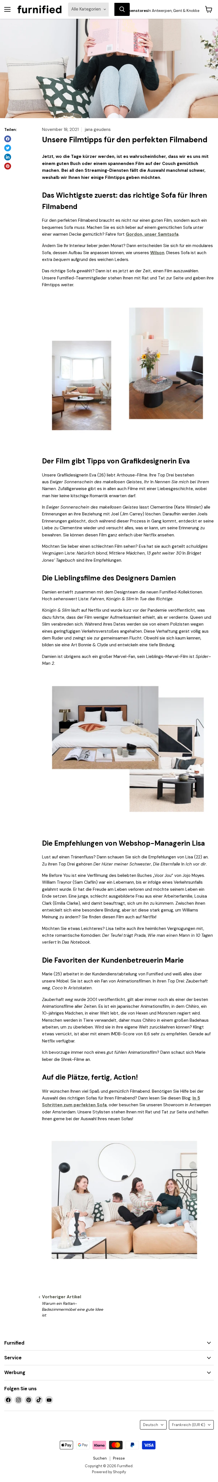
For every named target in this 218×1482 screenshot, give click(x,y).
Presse (119, 1458)
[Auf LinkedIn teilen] (7, 157)
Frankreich (188, 1424)
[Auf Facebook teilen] (7, 138)
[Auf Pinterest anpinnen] (7, 166)
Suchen (100, 1458)
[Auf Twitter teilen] (7, 148)
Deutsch (150, 1424)
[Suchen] (122, 9)
